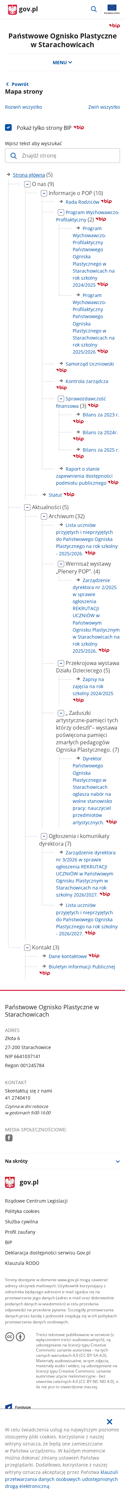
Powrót (20, 84)
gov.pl (28, 1183)
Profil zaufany (20, 1232)
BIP (8, 1242)
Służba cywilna (21, 1221)
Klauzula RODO (22, 1263)
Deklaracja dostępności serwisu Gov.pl (48, 1252)
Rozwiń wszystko (23, 107)
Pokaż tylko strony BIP (45, 127)
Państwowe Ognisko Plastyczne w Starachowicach (62, 40)
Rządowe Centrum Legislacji (36, 1201)
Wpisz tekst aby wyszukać (33, 143)
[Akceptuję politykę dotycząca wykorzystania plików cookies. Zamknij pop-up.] (109, 1422)
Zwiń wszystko (104, 107)
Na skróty (16, 1161)
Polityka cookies (22, 1211)
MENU (60, 62)
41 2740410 (17, 1098)
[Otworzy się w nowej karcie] (9, 1138)
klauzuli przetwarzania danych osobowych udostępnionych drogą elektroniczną (61, 1479)
